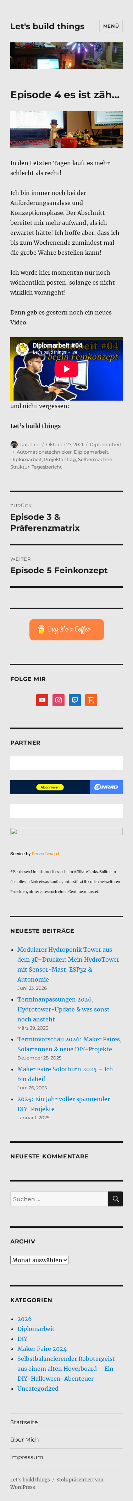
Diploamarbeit (91, 452)
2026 (24, 1318)
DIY (22, 1338)
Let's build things (47, 26)
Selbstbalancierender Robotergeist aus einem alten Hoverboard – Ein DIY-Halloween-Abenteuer (66, 1368)
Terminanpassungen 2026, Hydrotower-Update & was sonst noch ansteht (63, 1009)
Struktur (19, 467)
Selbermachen (95, 459)
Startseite (24, 1422)
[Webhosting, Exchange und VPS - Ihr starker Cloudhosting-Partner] (66, 854)
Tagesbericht (47, 467)
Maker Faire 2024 (42, 1348)
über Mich (24, 1439)
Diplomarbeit (105, 444)
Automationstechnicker (44, 452)
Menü (111, 26)
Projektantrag (60, 459)
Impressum (26, 1457)
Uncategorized (38, 1388)
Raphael (30, 444)
